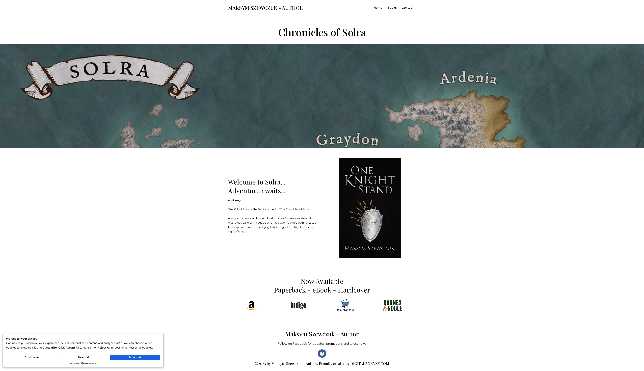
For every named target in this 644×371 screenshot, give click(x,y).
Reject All (83, 357)
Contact (407, 7)
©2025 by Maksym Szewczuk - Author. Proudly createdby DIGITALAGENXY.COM (322, 363)
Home (378, 7)
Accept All (134, 357)
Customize (32, 357)
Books (392, 7)
